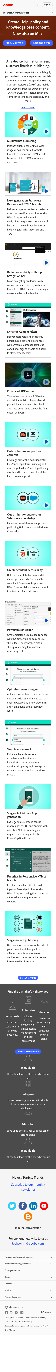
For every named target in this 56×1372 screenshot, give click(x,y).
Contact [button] (8, 1283)
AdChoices (11, 1330)
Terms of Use (9, 1322)
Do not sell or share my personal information (21, 1326)
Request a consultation (28, 1051)
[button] (38, 4)
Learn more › (28, 107)
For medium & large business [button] (18, 1263)
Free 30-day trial (14, 42)
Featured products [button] (13, 1297)
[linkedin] (21, 1312)
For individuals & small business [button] (19, 1257)
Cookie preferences (23, 1322)
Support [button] (8, 1277)
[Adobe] (8, 4)
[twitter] (16, 1312)
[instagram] (11, 1312)
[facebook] (6, 1312)
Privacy (42, 1318)
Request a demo (41, 42)
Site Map (43, 1326)
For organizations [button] (12, 1270)
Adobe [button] (8, 1290)
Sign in (47, 4)
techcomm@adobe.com (28, 1243)
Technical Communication (16, 12)
